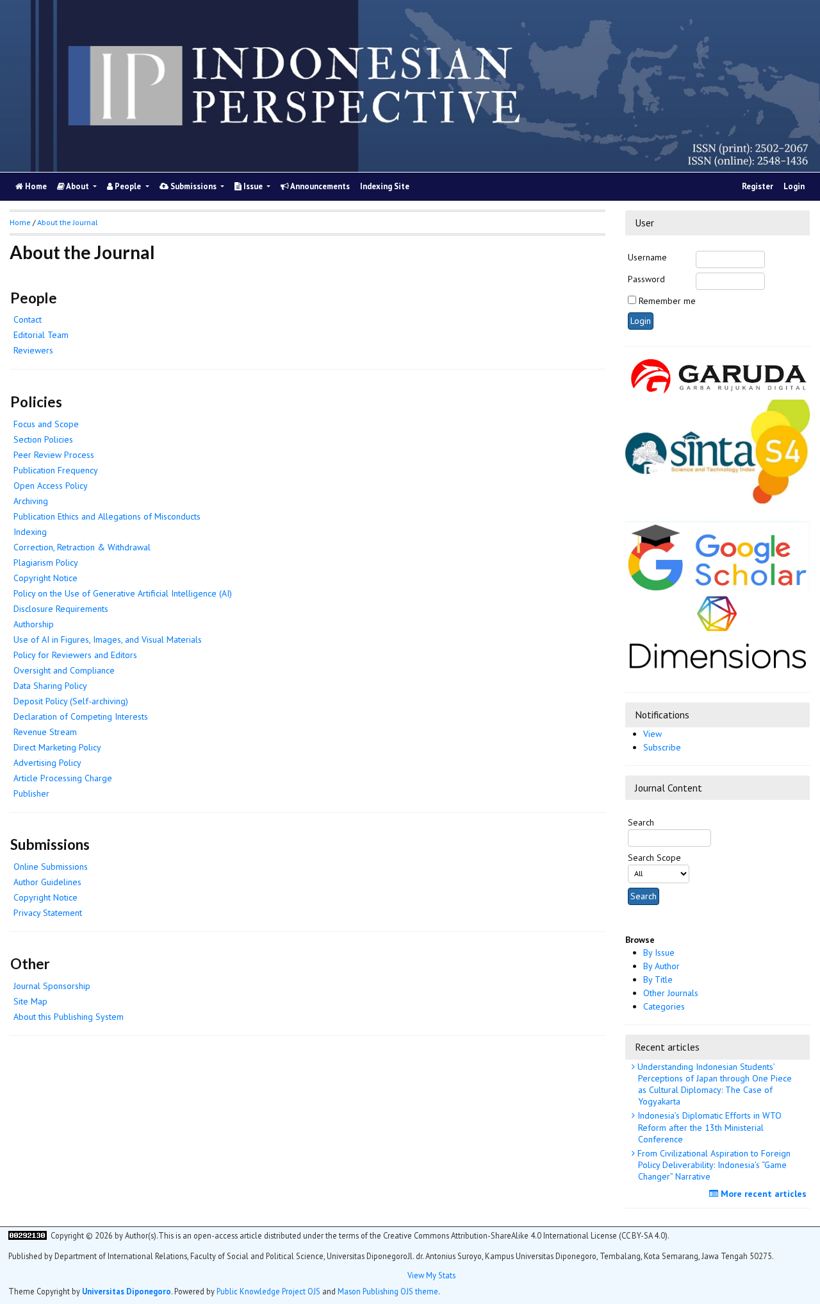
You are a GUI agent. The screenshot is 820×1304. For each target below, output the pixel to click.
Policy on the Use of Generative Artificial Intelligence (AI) (122, 593)
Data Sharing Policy (50, 685)
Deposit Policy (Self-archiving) (70, 701)
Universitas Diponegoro (126, 1290)
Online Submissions (50, 866)
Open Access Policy (50, 485)
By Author (661, 966)
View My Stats (431, 1274)
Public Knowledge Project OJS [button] (268, 1290)
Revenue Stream (45, 732)
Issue (253, 186)
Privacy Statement (47, 913)
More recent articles (762, 1193)
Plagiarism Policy (45, 562)
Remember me (667, 301)
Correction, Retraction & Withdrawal (82, 547)
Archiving (30, 501)
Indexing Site (384, 186)
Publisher (31, 793)
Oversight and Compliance (64, 670)
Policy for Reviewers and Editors (75, 655)
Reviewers (33, 350)
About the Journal (67, 222)
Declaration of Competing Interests (80, 716)
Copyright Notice (45, 578)
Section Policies (43, 439)
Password (646, 279)
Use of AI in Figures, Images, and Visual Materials (107, 639)
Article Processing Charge (62, 778)
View (652, 734)
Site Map (30, 1001)
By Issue (659, 952)
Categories (664, 1006)
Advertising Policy (47, 762)
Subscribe (662, 747)
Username (647, 257)
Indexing (30, 532)
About (78, 186)
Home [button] (20, 222)
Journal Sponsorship (51, 986)
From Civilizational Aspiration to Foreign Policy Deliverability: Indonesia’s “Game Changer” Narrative (713, 1164)
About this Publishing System (68, 1016)
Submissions (193, 186)
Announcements (319, 186)
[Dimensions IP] (717, 629)
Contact (27, 319)
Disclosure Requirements (60, 608)
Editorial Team (41, 335)
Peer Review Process (53, 455)
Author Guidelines (47, 882)
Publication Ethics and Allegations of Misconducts (107, 516)
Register (757, 186)
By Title (658, 979)
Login (794, 186)
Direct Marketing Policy (57, 747)
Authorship (33, 624)
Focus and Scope (46, 424)
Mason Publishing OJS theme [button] (388, 1290)
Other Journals (670, 993)
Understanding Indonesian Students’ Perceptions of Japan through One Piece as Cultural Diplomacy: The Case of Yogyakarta (713, 1084)
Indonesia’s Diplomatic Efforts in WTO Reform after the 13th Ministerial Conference (708, 1127)
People (128, 186)
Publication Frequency (55, 470)
